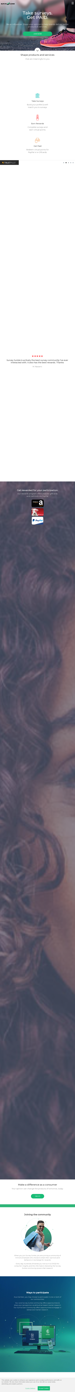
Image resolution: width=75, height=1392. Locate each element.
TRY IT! (37, 1196)
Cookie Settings (30, 1388)
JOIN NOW (37, 34)
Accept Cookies (44, 1388)
